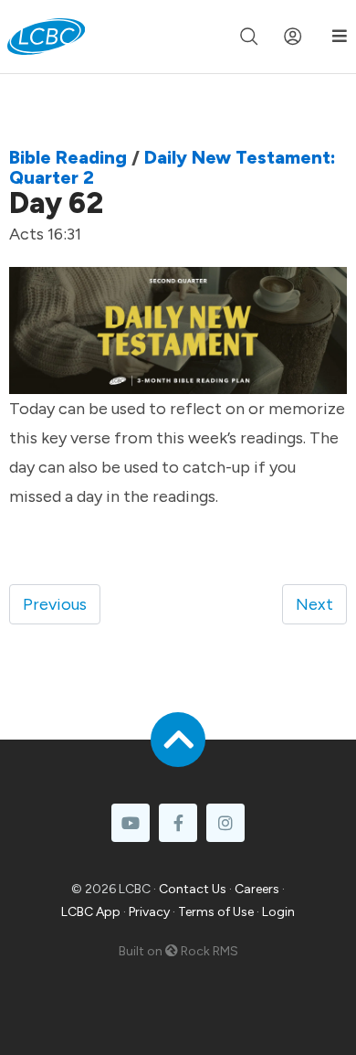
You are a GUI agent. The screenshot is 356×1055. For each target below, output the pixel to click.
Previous (55, 604)
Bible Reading (68, 157)
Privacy (149, 912)
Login (278, 912)
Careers (257, 889)
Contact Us (192, 889)
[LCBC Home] (46, 36)
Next (314, 604)
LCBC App (90, 912)
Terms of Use (216, 912)
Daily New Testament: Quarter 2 (172, 167)
